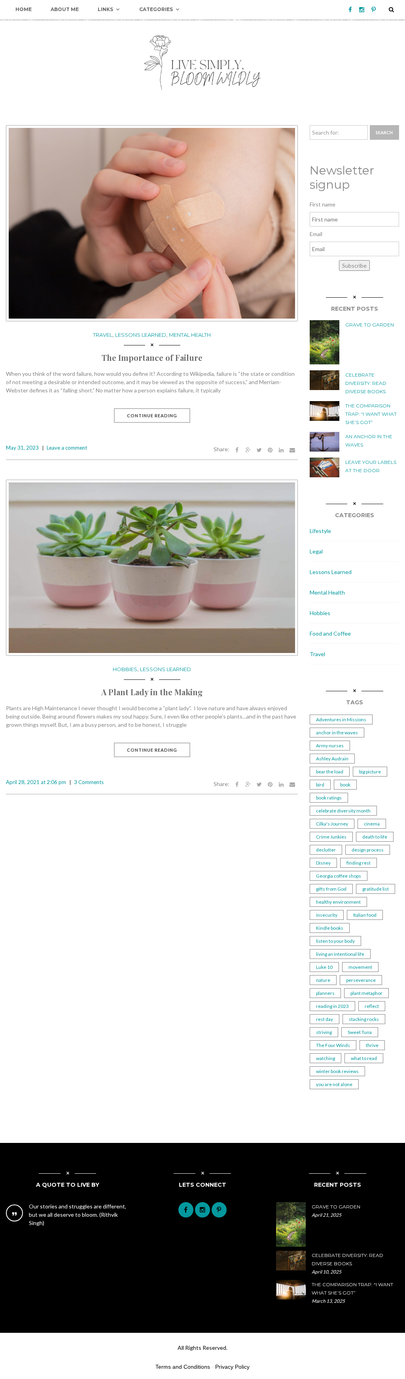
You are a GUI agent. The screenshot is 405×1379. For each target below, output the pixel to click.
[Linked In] (281, 449)
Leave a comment (67, 448)
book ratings (329, 798)
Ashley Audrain (332, 759)
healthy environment (338, 902)
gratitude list (375, 889)
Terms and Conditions (182, 1367)
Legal (316, 551)
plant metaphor (366, 993)
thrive (372, 1045)
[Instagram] (362, 9)
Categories (156, 9)
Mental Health (190, 335)
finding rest (358, 863)
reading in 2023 (332, 1006)
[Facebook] (350, 9)
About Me (65, 9)
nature (323, 980)
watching (325, 1058)
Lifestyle (320, 530)
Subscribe (354, 265)
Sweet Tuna (360, 1032)
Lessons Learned (140, 335)
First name (322, 204)
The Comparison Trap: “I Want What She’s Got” (371, 414)
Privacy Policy (232, 1367)
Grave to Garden (369, 325)
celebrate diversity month (343, 811)
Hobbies (125, 669)
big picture (370, 772)
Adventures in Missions (341, 719)
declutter (326, 850)
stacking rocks (364, 1019)
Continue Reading (152, 415)
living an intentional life (340, 954)
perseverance (361, 980)
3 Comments (89, 782)
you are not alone (334, 1084)
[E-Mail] (292, 449)
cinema (372, 824)
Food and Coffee (330, 633)
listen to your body (335, 941)
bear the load (329, 772)
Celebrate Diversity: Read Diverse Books (365, 383)
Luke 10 (324, 967)
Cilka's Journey (332, 824)
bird (320, 785)
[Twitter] (259, 449)
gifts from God (331, 889)
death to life (374, 837)
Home (23, 9)
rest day (324, 1019)
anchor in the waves (337, 732)
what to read (364, 1058)
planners (325, 993)
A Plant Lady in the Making (152, 692)
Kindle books (329, 928)
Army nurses (330, 746)
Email (316, 234)
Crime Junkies (331, 837)
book (345, 785)
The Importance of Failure (152, 357)
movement (360, 967)
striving (324, 1032)
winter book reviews (337, 1071)
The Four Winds (333, 1045)
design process (368, 850)
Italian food (365, 915)
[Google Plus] (248, 449)
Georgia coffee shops (338, 876)
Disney (323, 863)
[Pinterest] (373, 9)
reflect (372, 1006)
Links (105, 9)
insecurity (326, 915)
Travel (102, 335)
